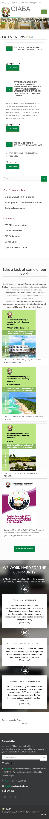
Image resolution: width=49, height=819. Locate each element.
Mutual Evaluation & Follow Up (19, 197)
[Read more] (12, 68)
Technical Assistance (14, 208)
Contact (43, 815)
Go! (43, 758)
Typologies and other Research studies (23, 202)
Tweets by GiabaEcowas (12, 720)
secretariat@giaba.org (33, 3)
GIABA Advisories (13, 230)
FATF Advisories (12, 236)
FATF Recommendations (16, 225)
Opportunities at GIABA (15, 247)
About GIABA (3, 23)
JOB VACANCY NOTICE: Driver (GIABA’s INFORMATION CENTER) (28, 49)
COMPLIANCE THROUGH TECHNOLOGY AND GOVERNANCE (28, 144)
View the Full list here (24, 549)
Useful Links (10, 242)
